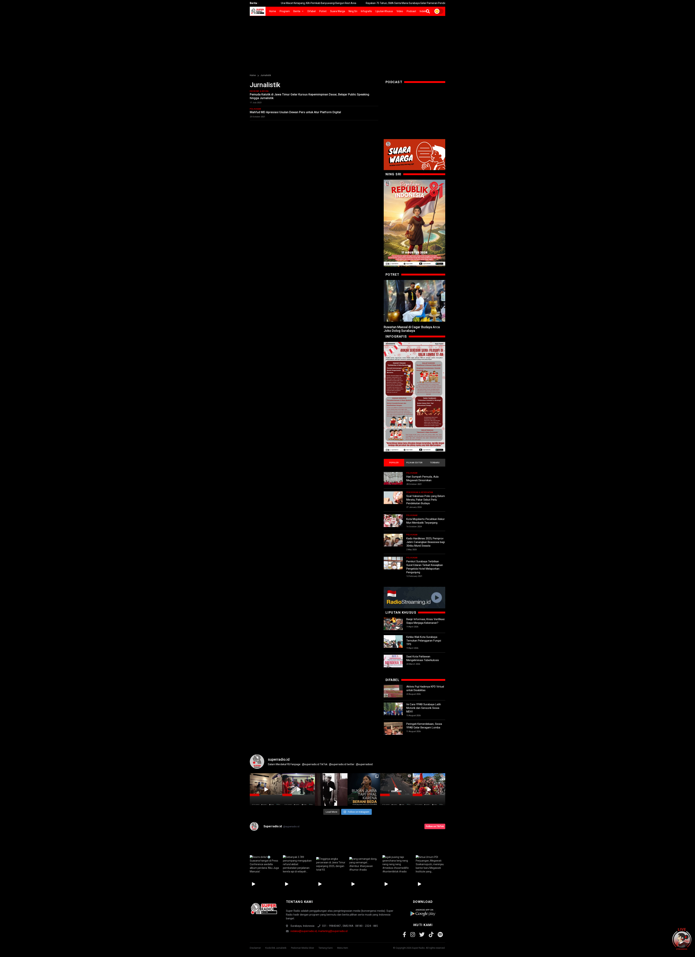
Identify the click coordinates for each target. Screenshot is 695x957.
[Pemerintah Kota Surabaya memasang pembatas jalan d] (396, 789)
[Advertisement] (347, 43)
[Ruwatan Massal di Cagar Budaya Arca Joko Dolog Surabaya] (414, 301)
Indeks (423, 11)
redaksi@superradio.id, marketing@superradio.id (319, 931)
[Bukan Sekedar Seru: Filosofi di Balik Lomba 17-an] (414, 396)
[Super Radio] (264, 908)
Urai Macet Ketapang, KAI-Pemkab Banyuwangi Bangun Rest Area (261, 3)
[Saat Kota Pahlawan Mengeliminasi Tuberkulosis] (393, 664)
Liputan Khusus (384, 11)
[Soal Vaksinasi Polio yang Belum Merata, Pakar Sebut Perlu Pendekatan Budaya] (393, 500)
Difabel (312, 11)
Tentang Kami (326, 947)
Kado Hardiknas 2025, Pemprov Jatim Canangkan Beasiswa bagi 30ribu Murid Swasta (425, 542)
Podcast (411, 11)
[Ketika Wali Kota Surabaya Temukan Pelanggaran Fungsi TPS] (393, 644)
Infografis (366, 11)
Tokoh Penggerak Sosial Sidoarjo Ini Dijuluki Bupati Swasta (436, 3)
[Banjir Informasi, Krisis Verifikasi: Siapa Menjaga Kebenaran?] (393, 626)
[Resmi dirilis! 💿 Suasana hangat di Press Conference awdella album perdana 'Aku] (264, 864)
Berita (296, 11)
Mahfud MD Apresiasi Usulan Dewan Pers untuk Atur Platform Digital (295, 112)
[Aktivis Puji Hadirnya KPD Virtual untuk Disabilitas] (393, 694)
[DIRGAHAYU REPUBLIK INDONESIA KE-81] (414, 223)
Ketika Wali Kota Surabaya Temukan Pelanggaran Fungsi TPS (423, 640)
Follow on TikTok (435, 826)
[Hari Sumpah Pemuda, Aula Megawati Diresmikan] (393, 481)
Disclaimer (255, 947)
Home (272, 11)
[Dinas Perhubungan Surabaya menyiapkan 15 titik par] (429, 789)
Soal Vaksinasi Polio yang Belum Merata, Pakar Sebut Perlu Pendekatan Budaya (425, 499)
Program (285, 11)
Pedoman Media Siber (302, 947)
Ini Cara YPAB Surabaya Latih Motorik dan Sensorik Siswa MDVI (423, 708)
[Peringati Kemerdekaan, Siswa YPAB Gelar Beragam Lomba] (393, 731)
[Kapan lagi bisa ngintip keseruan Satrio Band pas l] (331, 789)
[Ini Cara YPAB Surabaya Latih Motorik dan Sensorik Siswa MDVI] (393, 712)
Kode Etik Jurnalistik (276, 947)
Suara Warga (337, 11)
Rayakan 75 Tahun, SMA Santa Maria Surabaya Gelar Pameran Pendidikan (351, 3)
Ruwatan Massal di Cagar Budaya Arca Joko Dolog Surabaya (412, 329)
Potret (323, 11)
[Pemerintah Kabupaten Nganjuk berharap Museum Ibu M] (266, 789)
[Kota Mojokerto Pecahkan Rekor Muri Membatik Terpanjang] (393, 523)
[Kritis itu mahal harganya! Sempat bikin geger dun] (364, 789)
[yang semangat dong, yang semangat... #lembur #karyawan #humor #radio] (364, 864)
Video (400, 11)
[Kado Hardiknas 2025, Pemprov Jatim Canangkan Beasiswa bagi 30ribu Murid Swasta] (393, 543)
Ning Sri (353, 11)
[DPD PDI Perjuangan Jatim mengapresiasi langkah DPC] (298, 789)
